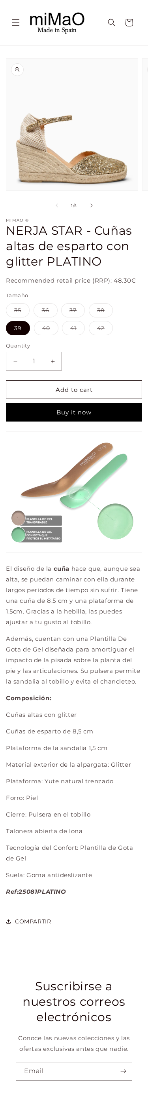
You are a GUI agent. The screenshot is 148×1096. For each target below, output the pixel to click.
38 (105, 311)
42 (105, 329)
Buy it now (74, 412)
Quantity (18, 345)
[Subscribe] (123, 1071)
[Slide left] (57, 205)
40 (50, 329)
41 (77, 329)
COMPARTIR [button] (33, 921)
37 (77, 311)
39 (18, 328)
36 (50, 311)
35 (22, 311)
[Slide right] (91, 205)
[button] (15, 22)
